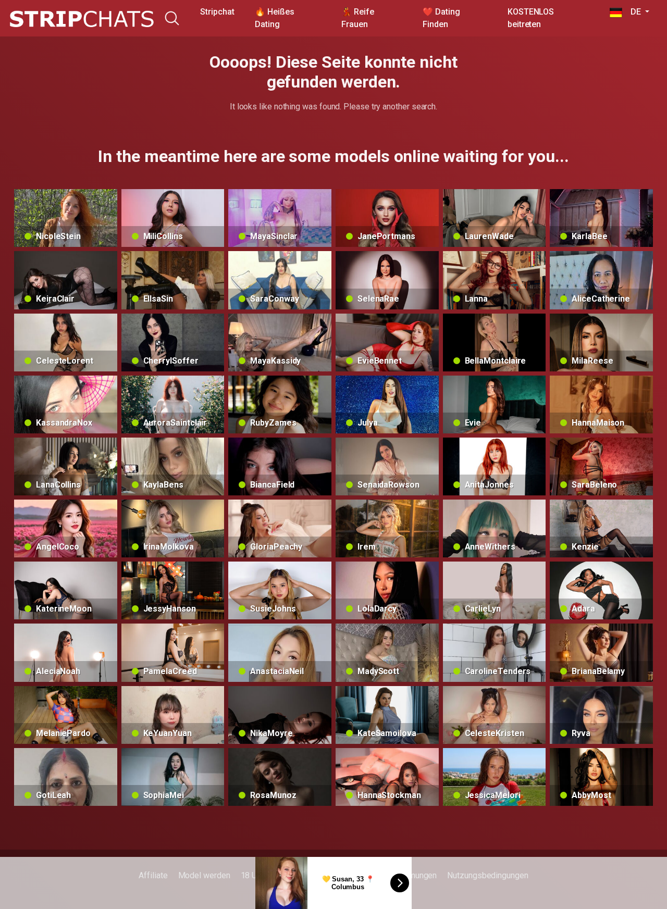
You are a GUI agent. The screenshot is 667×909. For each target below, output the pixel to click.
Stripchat (217, 12)
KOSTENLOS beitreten (531, 18)
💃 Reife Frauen (357, 18)
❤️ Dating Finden (441, 18)
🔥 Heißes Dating (274, 18)
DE (632, 12)
